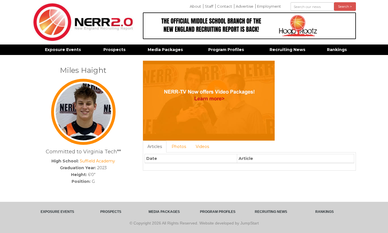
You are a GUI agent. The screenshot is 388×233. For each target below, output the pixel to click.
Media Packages (165, 49)
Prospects (114, 49)
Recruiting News (287, 49)
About (195, 6)
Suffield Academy (97, 161)
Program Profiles (226, 49)
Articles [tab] (154, 146)
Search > (345, 6)
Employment (269, 6)
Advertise (244, 6)
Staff (209, 6)
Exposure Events (63, 49)
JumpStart (249, 223)
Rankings (337, 49)
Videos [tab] (202, 146)
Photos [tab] (179, 146)
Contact (224, 6)
